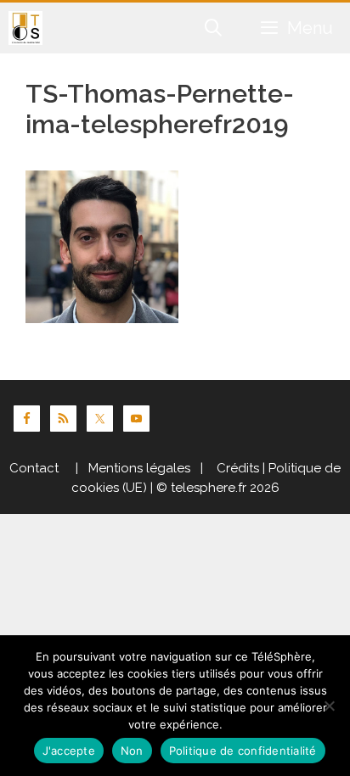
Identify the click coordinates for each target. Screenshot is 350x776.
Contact (34, 468)
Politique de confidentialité (243, 750)
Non (132, 750)
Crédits (236, 468)
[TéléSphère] (25, 28)
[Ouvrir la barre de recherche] (214, 28)
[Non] (328, 705)
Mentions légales (139, 468)
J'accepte (68, 750)
